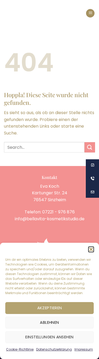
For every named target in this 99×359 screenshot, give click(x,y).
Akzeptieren (49, 308)
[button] (91, 249)
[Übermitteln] (89, 147)
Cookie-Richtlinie (20, 349)
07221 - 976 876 (58, 212)
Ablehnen (49, 322)
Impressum (83, 349)
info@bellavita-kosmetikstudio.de (49, 219)
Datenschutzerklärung (54, 349)
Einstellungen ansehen (49, 337)
